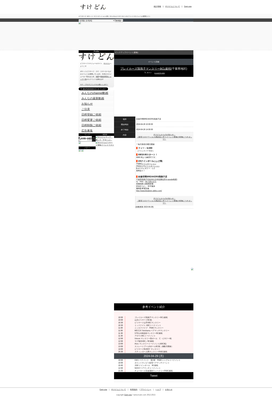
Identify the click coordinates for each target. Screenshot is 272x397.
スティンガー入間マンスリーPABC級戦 (152, 352)
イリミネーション (149, 164)
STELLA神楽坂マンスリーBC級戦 (148, 333)
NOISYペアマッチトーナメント (148, 368)
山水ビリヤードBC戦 (143, 320)
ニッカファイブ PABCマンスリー (149, 328)
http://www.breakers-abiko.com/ (149, 191)
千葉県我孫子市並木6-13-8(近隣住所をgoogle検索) (156, 179)
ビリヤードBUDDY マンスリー (147, 349)
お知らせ (87, 103)
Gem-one (188, 6)
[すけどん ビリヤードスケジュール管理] (80, 23)
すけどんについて (172, 6)
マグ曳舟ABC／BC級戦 (144, 341)
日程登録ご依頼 (91, 114)
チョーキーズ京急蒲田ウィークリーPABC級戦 (154, 371)
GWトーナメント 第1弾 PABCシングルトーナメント (157, 360)
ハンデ (157, 161)
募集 (136, 52)
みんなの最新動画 (92, 98)
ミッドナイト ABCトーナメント (148, 325)
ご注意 (85, 109)
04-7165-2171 (150, 182)
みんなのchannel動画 (94, 93)
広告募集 (87, 130)
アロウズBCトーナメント (145, 336)
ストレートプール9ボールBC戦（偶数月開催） (154, 346)
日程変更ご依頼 (91, 119)
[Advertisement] (96, 170)
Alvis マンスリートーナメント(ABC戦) (150, 344)
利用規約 (133, 390)
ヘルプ (158, 390)
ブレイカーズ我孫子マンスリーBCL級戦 (145, 68)
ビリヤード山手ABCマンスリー (148, 323)
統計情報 (157, 6)
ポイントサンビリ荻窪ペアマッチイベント (152, 363)
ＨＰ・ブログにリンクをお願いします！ (94, 84)
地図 (97, 76)
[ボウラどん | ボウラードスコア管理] (80, 143)
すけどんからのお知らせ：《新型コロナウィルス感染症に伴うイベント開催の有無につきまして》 (164, 137)
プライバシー (145, 390)
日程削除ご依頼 (91, 125)
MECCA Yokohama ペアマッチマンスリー (152, 330)
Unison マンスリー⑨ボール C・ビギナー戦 (153, 338)
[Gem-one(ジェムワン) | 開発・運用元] (87, 141)
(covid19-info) (159, 73)
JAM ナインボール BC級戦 (146, 365)
